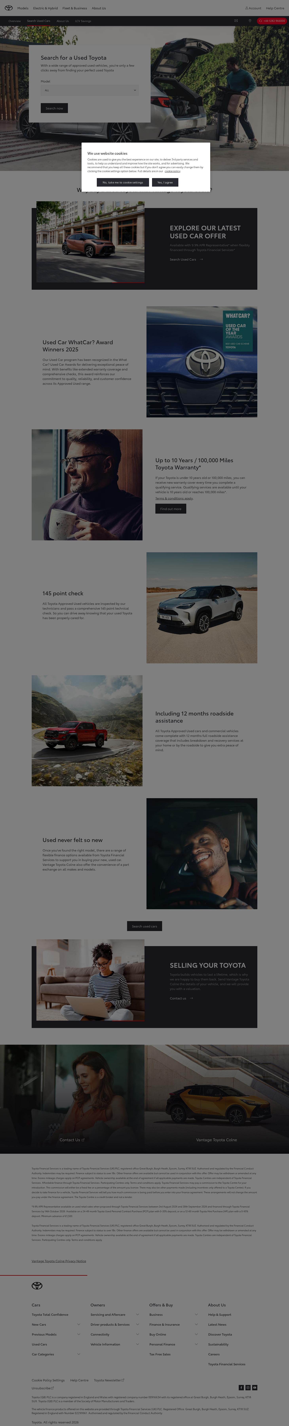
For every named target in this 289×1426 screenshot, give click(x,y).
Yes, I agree (165, 182)
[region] (146, 167)
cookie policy (172, 171)
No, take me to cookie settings (123, 182)
